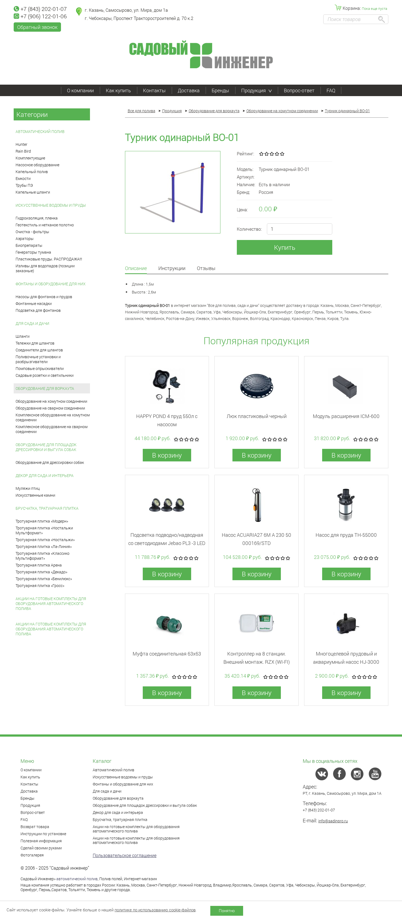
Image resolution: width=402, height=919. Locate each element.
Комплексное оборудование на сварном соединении (52, 429)
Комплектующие (30, 158)
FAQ (331, 90)
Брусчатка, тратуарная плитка (47, 508)
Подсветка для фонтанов (38, 310)
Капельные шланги (33, 192)
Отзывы (206, 268)
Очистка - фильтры (32, 231)
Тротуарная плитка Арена (39, 565)
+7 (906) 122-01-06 (44, 16)
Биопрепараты (29, 245)
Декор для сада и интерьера (45, 475)
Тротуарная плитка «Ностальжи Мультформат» (44, 530)
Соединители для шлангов (39, 349)
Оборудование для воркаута (45, 388)
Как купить (118, 90)
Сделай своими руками (41, 847)
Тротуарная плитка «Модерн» (42, 521)
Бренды (220, 90)
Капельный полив (32, 171)
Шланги (23, 336)
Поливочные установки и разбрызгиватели (38, 359)
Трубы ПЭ (24, 185)
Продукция (253, 90)
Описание (136, 268)
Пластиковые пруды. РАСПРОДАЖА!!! (49, 259)
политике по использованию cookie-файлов (155, 909)
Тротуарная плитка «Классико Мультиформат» (42, 556)
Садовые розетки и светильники (45, 375)
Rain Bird (23, 151)
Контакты (154, 90)
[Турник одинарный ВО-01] (172, 192)
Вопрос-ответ (299, 90)
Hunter (21, 144)
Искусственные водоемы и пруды (51, 205)
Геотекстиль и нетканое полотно (45, 224)
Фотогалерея (32, 855)
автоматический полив (77, 878)
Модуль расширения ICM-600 (346, 416)
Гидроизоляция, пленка (37, 218)
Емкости (23, 178)
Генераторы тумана (33, 252)
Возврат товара (35, 826)
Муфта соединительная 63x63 (167, 653)
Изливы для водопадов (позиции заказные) (45, 268)
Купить (284, 247)
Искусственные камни (35, 495)
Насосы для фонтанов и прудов (44, 296)
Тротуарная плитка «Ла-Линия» (44, 546)
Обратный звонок (37, 27)
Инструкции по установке (43, 833)
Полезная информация (41, 840)
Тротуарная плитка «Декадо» (41, 571)
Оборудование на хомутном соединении (51, 401)
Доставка (189, 90)
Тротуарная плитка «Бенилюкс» (44, 578)
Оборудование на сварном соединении (50, 408)
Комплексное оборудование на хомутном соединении (53, 417)
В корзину (167, 455)
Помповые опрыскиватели (40, 368)
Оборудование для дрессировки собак (50, 462)
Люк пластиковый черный (257, 416)
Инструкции (171, 268)
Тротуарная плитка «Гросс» (40, 585)
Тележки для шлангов (35, 343)
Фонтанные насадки (34, 303)
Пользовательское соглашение (124, 855)
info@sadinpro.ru (333, 820)
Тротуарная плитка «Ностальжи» (45, 539)
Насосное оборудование (37, 164)
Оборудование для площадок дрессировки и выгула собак (46, 447)
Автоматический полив (40, 131)
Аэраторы (25, 238)
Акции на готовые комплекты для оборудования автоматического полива (51, 603)
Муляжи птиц (28, 488)
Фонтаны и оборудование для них (51, 283)
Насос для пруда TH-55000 (346, 535)
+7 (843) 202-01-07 (44, 8)
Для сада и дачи (32, 323)
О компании (80, 90)
